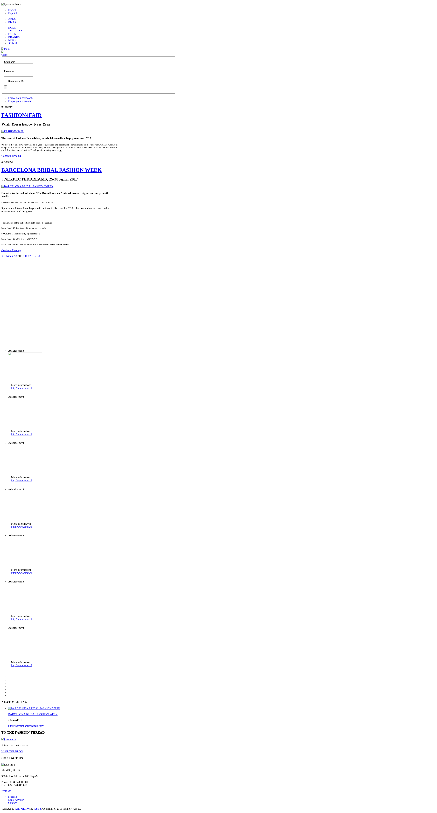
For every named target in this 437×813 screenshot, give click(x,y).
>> (39, 256)
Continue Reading (11, 155)
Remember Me (16, 81)
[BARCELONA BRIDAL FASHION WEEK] (27, 186)
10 (22, 256)
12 (29, 256)
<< (2, 256)
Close (4, 54)
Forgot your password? (20, 97)
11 (26, 256)
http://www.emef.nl (21, 388)
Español (12, 13)
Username (9, 61)
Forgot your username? (20, 101)
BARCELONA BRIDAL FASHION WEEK (51, 170)
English (12, 10)
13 (32, 256)
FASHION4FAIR (21, 115)
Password (9, 71)
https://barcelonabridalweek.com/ (26, 725)
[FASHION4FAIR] (12, 131)
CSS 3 (37, 808)
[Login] (2, 52)
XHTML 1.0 (22, 808)
